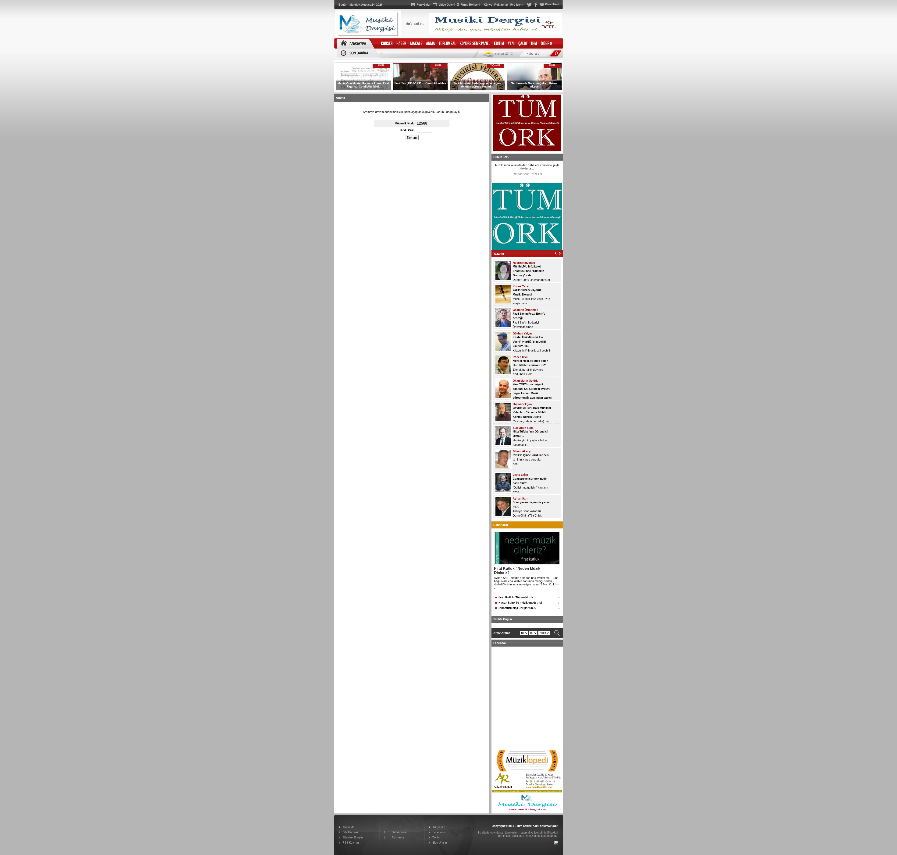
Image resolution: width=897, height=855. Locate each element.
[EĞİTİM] (499, 44)
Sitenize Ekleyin (352, 837)
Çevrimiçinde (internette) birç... (532, 421)
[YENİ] (511, 44)
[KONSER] (387, 44)
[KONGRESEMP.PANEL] (475, 44)
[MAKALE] (416, 44)
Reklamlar (398, 837)
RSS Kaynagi (351, 842)
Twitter (436, 837)
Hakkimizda (399, 832)
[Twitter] (529, 6)
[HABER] (401, 44)
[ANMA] (430, 44)
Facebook (438, 832)
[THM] (533, 44)
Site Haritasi (350, 832)
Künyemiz (438, 827)
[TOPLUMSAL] (447, 44)
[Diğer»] (546, 44)
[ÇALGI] (522, 44)
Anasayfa (348, 827)
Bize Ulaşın (439, 842)
